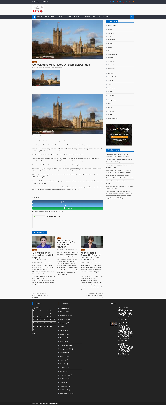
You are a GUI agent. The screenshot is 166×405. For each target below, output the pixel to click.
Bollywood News (112, 26)
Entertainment (112, 54)
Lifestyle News (49, 17)
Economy (68, 17)
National (110, 80)
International (112, 77)
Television (111, 65)
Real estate (111, 88)
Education (111, 51)
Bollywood (111, 57)
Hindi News (106, 17)
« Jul (33, 333)
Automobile (111, 40)
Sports (39, 17)
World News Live (49, 68)
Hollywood (111, 61)
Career (110, 47)
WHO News (96, 17)
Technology (78, 17)
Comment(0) (60, 68)
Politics (59, 17)
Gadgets (110, 73)
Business (87, 17)
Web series (111, 68)
